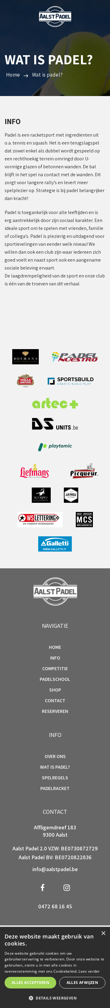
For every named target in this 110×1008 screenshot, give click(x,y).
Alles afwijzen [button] (82, 982)
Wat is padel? (47, 75)
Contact (55, 701)
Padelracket (55, 788)
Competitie (55, 669)
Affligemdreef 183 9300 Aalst (55, 831)
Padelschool (55, 679)
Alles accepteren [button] (30, 982)
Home (55, 647)
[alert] (55, 967)
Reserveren (55, 711)
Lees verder (89, 971)
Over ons (55, 756)
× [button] (103, 933)
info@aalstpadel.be (55, 869)
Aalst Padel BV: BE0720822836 (55, 857)
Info (55, 658)
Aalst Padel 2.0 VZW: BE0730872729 (55, 848)
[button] (55, 998)
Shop (55, 690)
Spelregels (55, 778)
